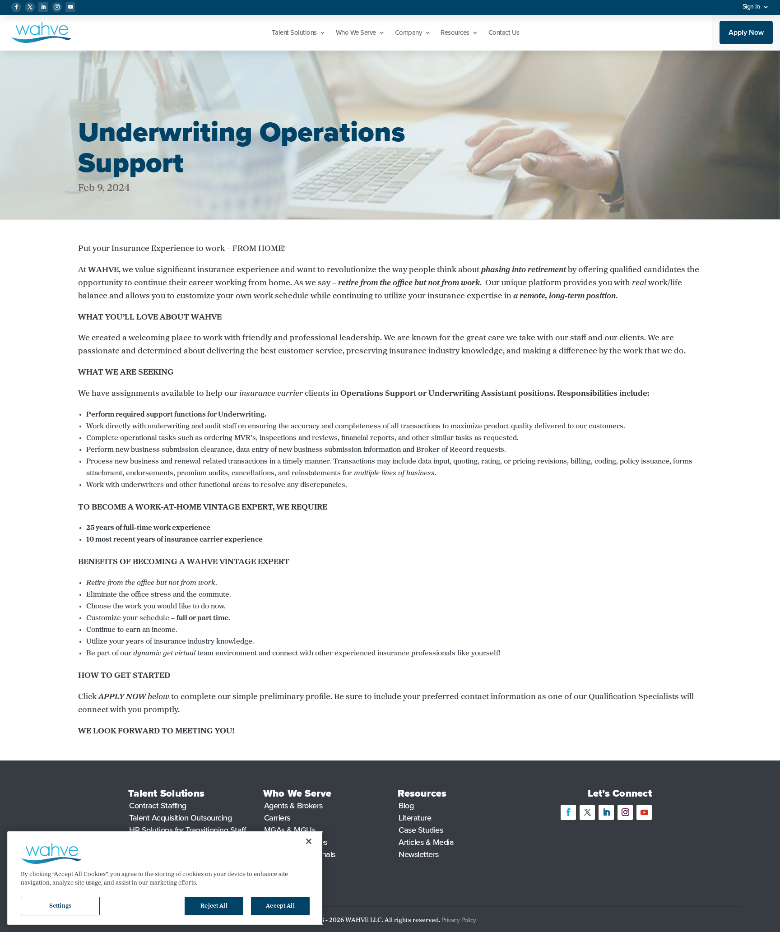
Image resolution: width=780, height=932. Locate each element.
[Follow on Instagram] (57, 7)
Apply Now (746, 32)
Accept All (280, 906)
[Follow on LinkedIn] (43, 7)
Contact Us (504, 32)
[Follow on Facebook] (16, 7)
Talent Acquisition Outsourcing (180, 818)
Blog (406, 805)
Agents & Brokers (293, 805)
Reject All (213, 906)
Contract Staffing (157, 805)
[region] (165, 878)
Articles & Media (426, 842)
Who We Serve (356, 32)
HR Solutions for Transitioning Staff (187, 830)
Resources (455, 32)
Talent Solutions (294, 32)
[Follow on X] (30, 7)
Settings (60, 906)
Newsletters (419, 854)
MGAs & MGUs (290, 830)
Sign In (751, 6)
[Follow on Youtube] (70, 7)
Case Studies (421, 830)
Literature (415, 818)
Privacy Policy (459, 920)
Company (408, 32)
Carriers (277, 818)
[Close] (309, 841)
